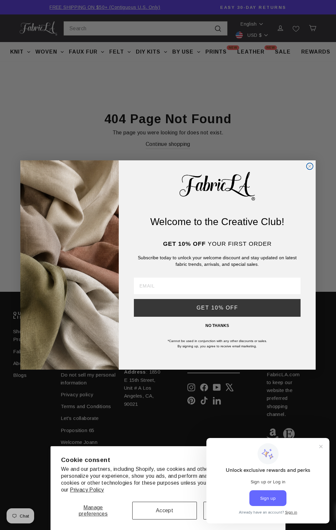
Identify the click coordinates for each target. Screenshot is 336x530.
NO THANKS (217, 325)
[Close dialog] (309, 166)
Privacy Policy (87, 490)
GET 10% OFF (217, 308)
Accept (164, 510)
